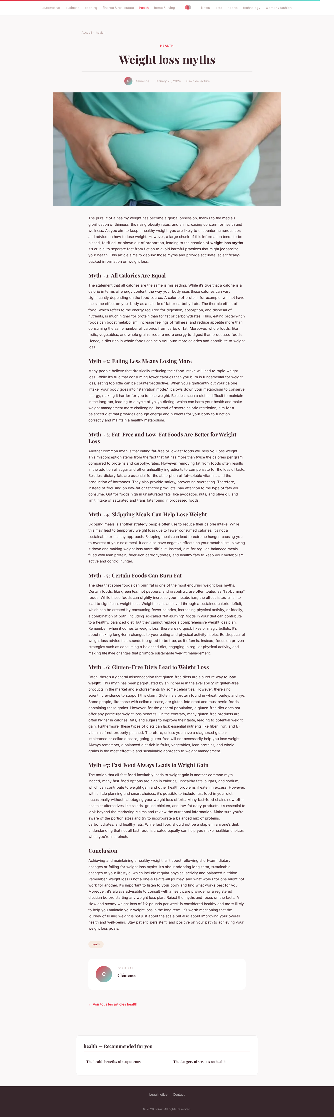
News (205, 8)
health (144, 8)
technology (251, 8)
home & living (164, 8)
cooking (91, 8)
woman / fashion (279, 8)
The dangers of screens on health (199, 1061)
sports (233, 8)
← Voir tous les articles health (112, 1004)
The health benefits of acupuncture (114, 1061)
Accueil (87, 32)
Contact (179, 1094)
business (72, 8)
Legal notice (158, 1094)
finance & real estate (118, 8)
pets (218, 8)
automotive (51, 8)
